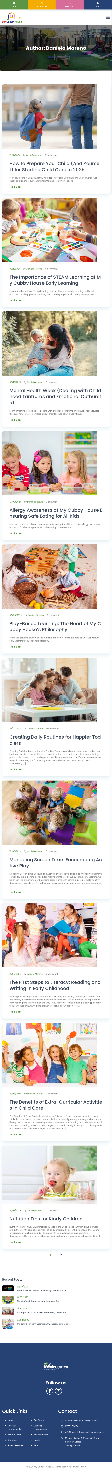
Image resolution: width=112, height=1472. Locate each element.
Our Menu (12, 1440)
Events (37, 1440)
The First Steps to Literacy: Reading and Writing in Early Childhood (55, 985)
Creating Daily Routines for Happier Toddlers (55, 740)
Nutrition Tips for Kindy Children (46, 1219)
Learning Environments (40, 1427)
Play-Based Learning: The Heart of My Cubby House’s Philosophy (55, 627)
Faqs (36, 1445)
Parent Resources (16, 1445)
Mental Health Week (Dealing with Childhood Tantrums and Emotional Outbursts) (55, 396)
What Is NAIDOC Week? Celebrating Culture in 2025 (41, 1290)
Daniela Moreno (34, 155)
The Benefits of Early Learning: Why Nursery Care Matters (44, 1323)
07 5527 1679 (71, 1426)
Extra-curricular (41, 1434)
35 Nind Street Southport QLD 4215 (81, 1420)
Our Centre (39, 1420)
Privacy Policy (79, 1466)
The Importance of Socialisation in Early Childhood (41, 1312)
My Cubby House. (43, 1466)
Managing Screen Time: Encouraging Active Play (55, 863)
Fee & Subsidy (14, 1434)
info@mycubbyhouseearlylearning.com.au (84, 1432)
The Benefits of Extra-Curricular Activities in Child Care (55, 1105)
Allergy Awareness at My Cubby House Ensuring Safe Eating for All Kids (56, 513)
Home (11, 1420)
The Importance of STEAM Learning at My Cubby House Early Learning (55, 280)
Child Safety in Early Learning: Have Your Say (38, 1301)
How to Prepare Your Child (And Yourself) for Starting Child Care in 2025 (55, 166)
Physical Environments (14, 1427)
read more (15, 186)
